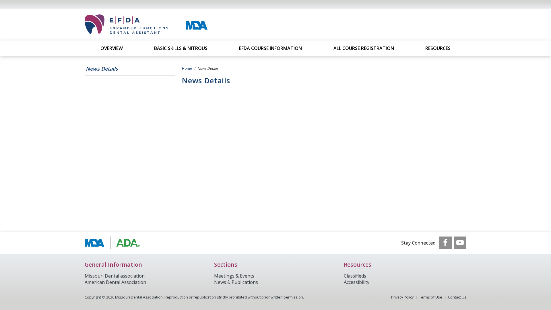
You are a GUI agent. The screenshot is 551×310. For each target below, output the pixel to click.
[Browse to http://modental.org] (114, 243)
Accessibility (356, 282)
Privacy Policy (402, 297)
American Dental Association (115, 282)
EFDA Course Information (270, 48)
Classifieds (355, 276)
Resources (438, 48)
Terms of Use (430, 297)
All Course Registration (363, 48)
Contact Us (457, 297)
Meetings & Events (234, 276)
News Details (102, 68)
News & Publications (236, 282)
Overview (111, 48)
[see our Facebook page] (445, 243)
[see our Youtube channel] (460, 243)
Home (187, 68)
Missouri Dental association (115, 276)
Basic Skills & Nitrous (180, 48)
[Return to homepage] (167, 24)
